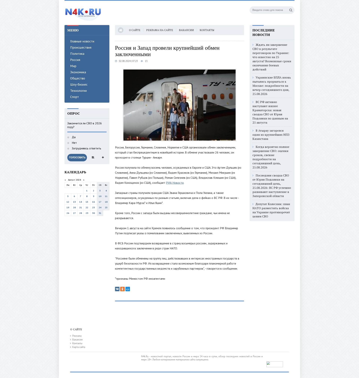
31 (100, 213)
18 (106, 201)
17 (100, 201)
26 (68, 213)
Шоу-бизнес (79, 84)
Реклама (77, 335)
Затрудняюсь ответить (86, 148)
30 (93, 213)
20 (74, 207)
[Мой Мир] (127, 289)
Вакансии (186, 30)
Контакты (207, 30)
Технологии (78, 90)
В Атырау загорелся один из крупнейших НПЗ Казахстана (270, 134)
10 (100, 196)
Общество (77, 78)
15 (87, 201)
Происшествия (80, 47)
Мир (73, 66)
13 (74, 201)
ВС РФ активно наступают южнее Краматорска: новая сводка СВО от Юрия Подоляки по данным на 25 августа (270, 112)
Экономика (78, 72)
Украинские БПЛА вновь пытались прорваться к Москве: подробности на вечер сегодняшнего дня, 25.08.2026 (271, 85)
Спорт (74, 97)
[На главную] (83, 13)
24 (100, 207)
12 (68, 201)
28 (80, 213)
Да (73, 137)
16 (93, 201)
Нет (74, 143)
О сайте (134, 30)
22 (87, 207)
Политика (77, 53)
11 (106, 196)
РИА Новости (175, 183)
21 (80, 207)
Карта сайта (78, 347)
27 (74, 213)
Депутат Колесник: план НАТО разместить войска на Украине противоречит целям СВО (271, 210)
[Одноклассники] (122, 289)
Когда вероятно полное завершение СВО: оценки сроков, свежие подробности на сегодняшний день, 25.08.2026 (270, 157)
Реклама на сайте (159, 30)
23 (93, 207)
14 (80, 201)
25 (106, 207)
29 (87, 213)
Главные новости (82, 41)
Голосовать (77, 157)
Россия (75, 60)
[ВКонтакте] (117, 289)
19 (68, 207)
